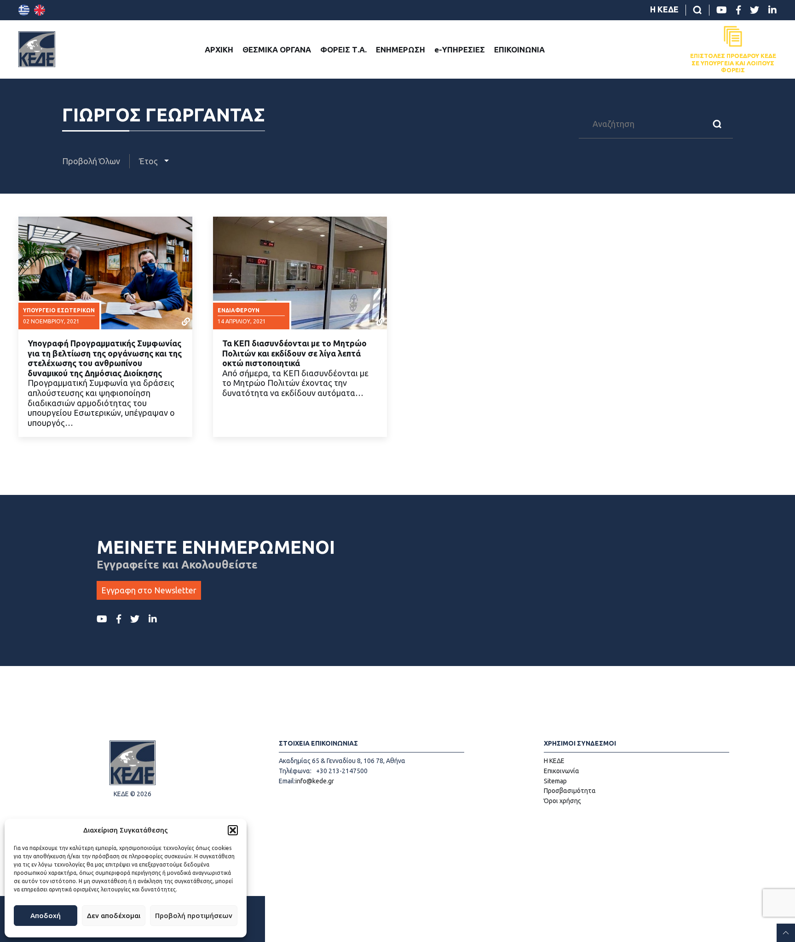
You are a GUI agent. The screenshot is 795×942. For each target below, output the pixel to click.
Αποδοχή (45, 915)
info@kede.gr (314, 781)
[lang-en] (39, 10)
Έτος (149, 161)
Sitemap (555, 781)
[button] (232, 830)
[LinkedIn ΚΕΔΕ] (772, 10)
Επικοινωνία (561, 771)
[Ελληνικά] (23, 10)
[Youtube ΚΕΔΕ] (721, 10)
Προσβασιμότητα (570, 790)
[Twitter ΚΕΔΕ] (754, 10)
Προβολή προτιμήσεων (193, 915)
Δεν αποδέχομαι (113, 915)
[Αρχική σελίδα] (36, 49)
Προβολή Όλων (91, 161)
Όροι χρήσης (562, 800)
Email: (287, 781)
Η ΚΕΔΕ (664, 9)
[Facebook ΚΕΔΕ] (738, 10)
